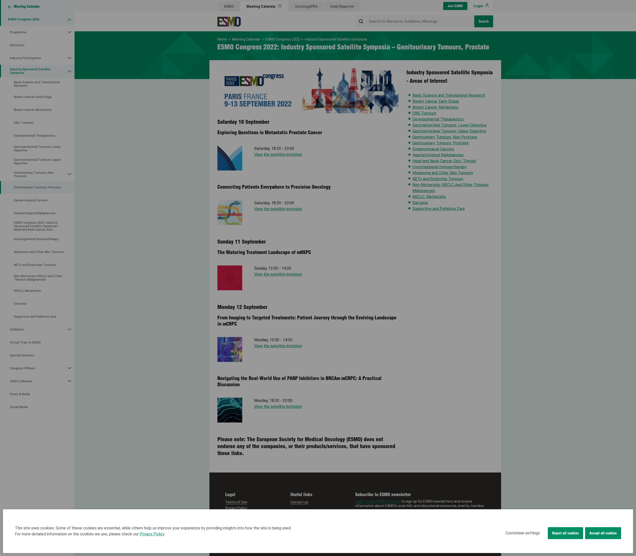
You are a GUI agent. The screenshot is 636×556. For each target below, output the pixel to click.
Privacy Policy (152, 534)
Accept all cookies (603, 533)
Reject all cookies (565, 533)
